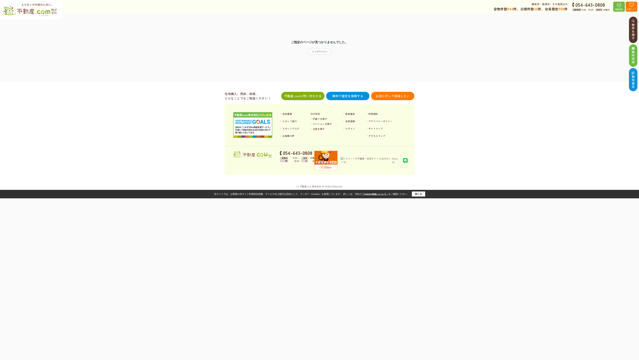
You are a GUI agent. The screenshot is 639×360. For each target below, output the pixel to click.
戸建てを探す (320, 118)
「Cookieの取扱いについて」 (375, 194)
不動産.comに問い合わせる (303, 96)
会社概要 (287, 114)
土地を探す (319, 128)
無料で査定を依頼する (347, 96)
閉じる (418, 194)
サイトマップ (375, 128)
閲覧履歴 (619, 9)
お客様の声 (288, 136)
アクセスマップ (376, 136)
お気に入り (632, 9)
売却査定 (350, 114)
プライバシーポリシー (380, 121)
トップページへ (319, 51)
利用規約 (373, 114)
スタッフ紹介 (289, 121)
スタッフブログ (290, 128)
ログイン (350, 128)
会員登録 (350, 121)
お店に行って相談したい (393, 96)
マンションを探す (322, 124)
